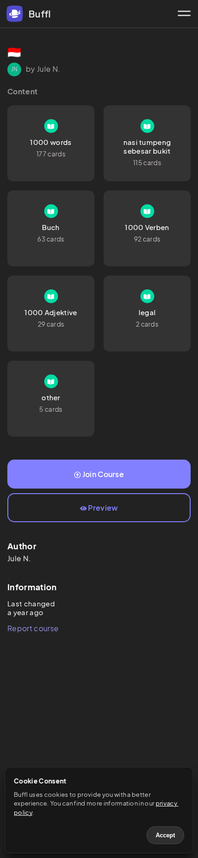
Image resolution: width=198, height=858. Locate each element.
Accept (165, 835)
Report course (32, 628)
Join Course (103, 474)
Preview (103, 507)
